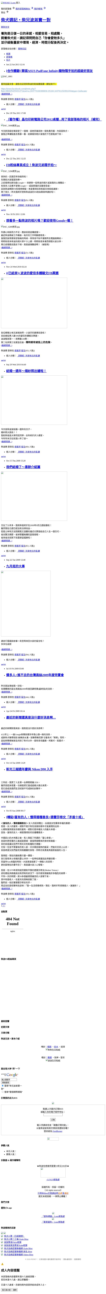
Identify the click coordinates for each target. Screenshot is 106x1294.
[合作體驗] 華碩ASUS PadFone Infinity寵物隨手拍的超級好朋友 (49, 71)
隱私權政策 (67, 1259)
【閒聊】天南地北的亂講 (28, 104)
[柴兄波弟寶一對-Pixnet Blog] (5, 1233)
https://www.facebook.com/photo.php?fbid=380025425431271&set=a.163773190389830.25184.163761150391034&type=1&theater (44, 90)
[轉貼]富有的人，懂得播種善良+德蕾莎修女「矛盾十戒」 (45, 817)
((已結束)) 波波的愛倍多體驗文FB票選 (32, 273)
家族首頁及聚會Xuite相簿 (15, 1245)
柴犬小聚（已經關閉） (14, 1236)
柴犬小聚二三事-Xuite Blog (16, 1239)
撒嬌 (50, 1057)
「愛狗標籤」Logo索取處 (53, 1216)
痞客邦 (17, 99)
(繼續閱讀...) (6, 94)
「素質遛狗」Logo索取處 (53, 1222)
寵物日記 (22, 49)
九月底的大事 (15, 566)
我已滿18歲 (6, 1290)
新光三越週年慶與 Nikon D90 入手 (29, 769)
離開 (15, 1290)
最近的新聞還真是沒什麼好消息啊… (31, 717)
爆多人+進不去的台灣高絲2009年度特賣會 (35, 675)
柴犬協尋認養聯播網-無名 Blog (18, 1251)
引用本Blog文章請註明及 (53, 1193)
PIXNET (34, 1259)
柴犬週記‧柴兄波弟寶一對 (26, 20)
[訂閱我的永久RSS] (53, 1103)
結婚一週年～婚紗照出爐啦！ (26, 371)
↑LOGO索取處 (53, 1180)
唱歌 (49, 1047)
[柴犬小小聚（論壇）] (2, 1233)
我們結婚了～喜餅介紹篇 (23, 467)
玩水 (56, 1047)
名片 (8, 60)
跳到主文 (5, 27)
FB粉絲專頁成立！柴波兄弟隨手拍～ (31, 165)
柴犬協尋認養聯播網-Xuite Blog (18, 1248)
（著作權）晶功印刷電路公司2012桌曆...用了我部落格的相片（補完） (54, 119)
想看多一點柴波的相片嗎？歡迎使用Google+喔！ (39, 220)
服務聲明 (77, 1259)
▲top (3, 109)
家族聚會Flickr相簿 (12, 1242)
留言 (23, 99)
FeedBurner (57, 1131)
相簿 (8, 54)
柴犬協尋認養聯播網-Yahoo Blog (18, 1255)
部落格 (9, 57)
